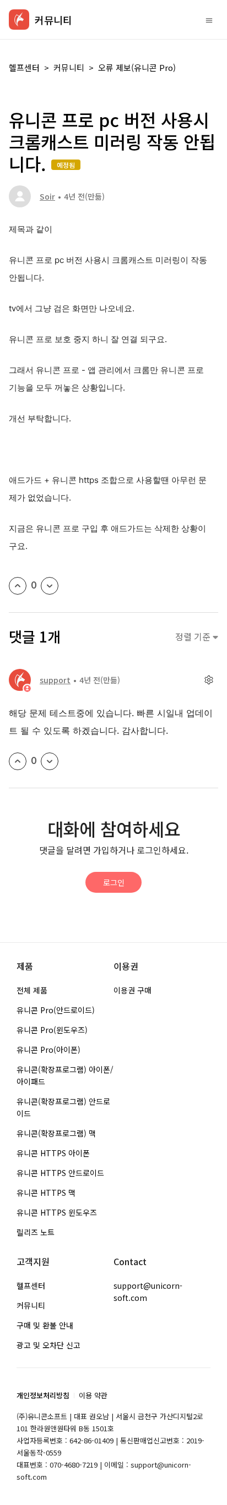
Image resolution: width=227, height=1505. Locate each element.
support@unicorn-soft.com (148, 1291)
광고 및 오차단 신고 (48, 1344)
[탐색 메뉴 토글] (209, 19)
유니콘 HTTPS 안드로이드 (60, 1172)
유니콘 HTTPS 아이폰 (53, 1152)
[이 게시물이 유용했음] (17, 586)
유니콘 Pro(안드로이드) (56, 1009)
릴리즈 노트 (36, 1232)
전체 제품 (32, 990)
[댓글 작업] (208, 680)
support (55, 679)
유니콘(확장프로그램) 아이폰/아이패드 (65, 1075)
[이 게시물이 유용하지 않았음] (49, 586)
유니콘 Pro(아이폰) (48, 1049)
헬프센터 (24, 67)
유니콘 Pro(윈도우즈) (52, 1029)
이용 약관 (93, 1395)
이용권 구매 (133, 990)
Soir (47, 196)
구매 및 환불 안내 (45, 1325)
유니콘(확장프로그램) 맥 (56, 1133)
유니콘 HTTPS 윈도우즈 (57, 1212)
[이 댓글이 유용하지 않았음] (49, 761)
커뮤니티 (68, 67)
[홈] (19, 19)
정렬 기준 (194, 636)
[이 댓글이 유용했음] (17, 761)
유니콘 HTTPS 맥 (46, 1192)
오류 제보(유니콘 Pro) (137, 67)
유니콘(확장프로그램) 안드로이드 (63, 1107)
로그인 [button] (114, 882)
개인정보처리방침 (43, 1395)
